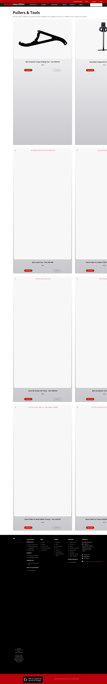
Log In (86, 1)
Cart (101, 1)
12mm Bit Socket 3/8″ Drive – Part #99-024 (42, 391)
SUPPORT (72, 4)
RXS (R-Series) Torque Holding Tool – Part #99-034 (42, 62)
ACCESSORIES (54, 4)
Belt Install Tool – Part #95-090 (42, 262)
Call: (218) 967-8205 (77, 1)
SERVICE (65, 4)
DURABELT (43, 4)
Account (94, 1)
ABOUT (81, 4)
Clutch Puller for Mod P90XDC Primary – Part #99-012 (42, 519)
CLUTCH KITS (33, 4)
